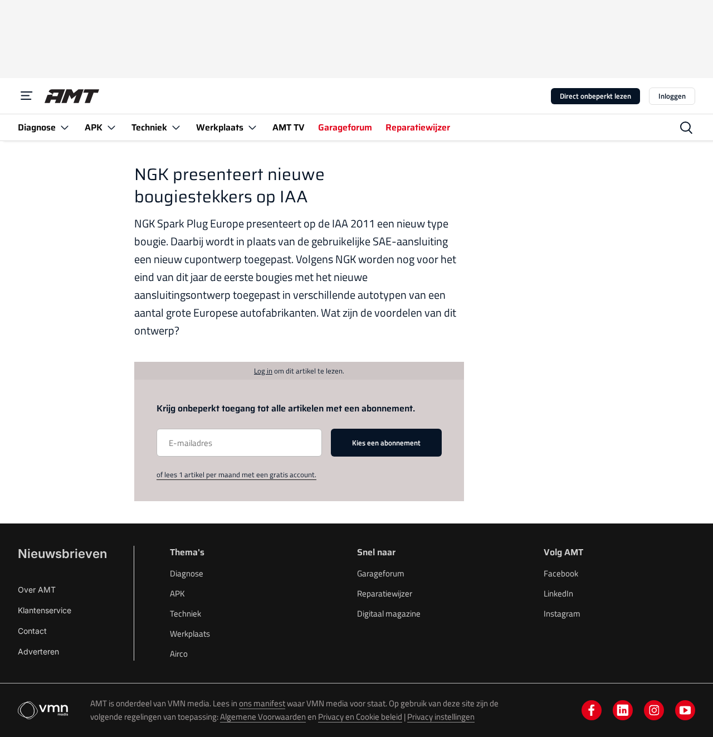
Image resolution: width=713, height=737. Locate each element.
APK (177, 593)
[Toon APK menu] (111, 127)
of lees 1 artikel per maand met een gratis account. (236, 474)
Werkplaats (190, 633)
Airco (179, 653)
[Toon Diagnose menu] (64, 127)
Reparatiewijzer (384, 593)
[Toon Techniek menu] (176, 127)
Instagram (562, 613)
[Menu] (27, 96)
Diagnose (186, 573)
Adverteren (38, 651)
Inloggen (672, 95)
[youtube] (685, 710)
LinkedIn (558, 593)
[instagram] (654, 710)
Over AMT (37, 589)
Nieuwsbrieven (62, 553)
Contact (32, 631)
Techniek (185, 613)
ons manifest (262, 703)
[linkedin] (623, 710)
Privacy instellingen (441, 716)
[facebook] (592, 710)
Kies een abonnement (386, 442)
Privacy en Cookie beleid (360, 716)
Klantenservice (44, 610)
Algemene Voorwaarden (263, 716)
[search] (686, 127)
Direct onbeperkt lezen (595, 95)
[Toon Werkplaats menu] (252, 127)
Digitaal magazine (389, 613)
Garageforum (380, 573)
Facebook (561, 573)
